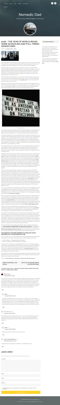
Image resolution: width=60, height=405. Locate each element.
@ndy (5, 294)
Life (13, 258)
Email (2, 378)
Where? (19, 3)
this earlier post (23, 79)
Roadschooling (23, 258)
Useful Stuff (25, 3)
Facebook (52, 3)
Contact (6, 7)
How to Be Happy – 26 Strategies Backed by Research (13, 240)
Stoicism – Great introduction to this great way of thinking (14, 241)
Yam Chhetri (39, 401)
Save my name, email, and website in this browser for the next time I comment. (19, 388)
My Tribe (6, 3)
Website (3, 382)
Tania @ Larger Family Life (10, 339)
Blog (15, 3)
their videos (31, 178)
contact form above (28, 248)
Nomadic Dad (30, 15)
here (12, 69)
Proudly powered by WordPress (24, 401)
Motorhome (17, 258)
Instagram (55, 3)
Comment (3, 359)
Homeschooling (8, 258)
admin (15, 48)
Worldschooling (30, 258)
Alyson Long (6, 274)
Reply (3, 289)
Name (2, 373)
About (10, 3)
